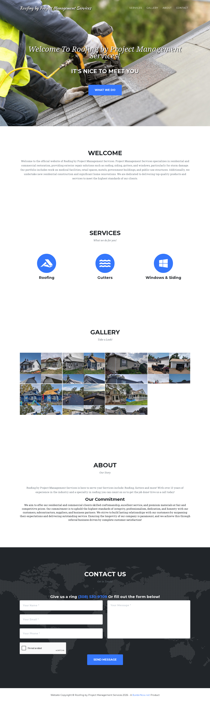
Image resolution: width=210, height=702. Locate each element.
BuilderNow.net (141, 695)
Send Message (105, 659)
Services (135, 7)
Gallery (152, 7)
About (167, 7)
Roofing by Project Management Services (55, 8)
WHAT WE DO (105, 90)
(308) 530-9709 (92, 596)
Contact (182, 7)
